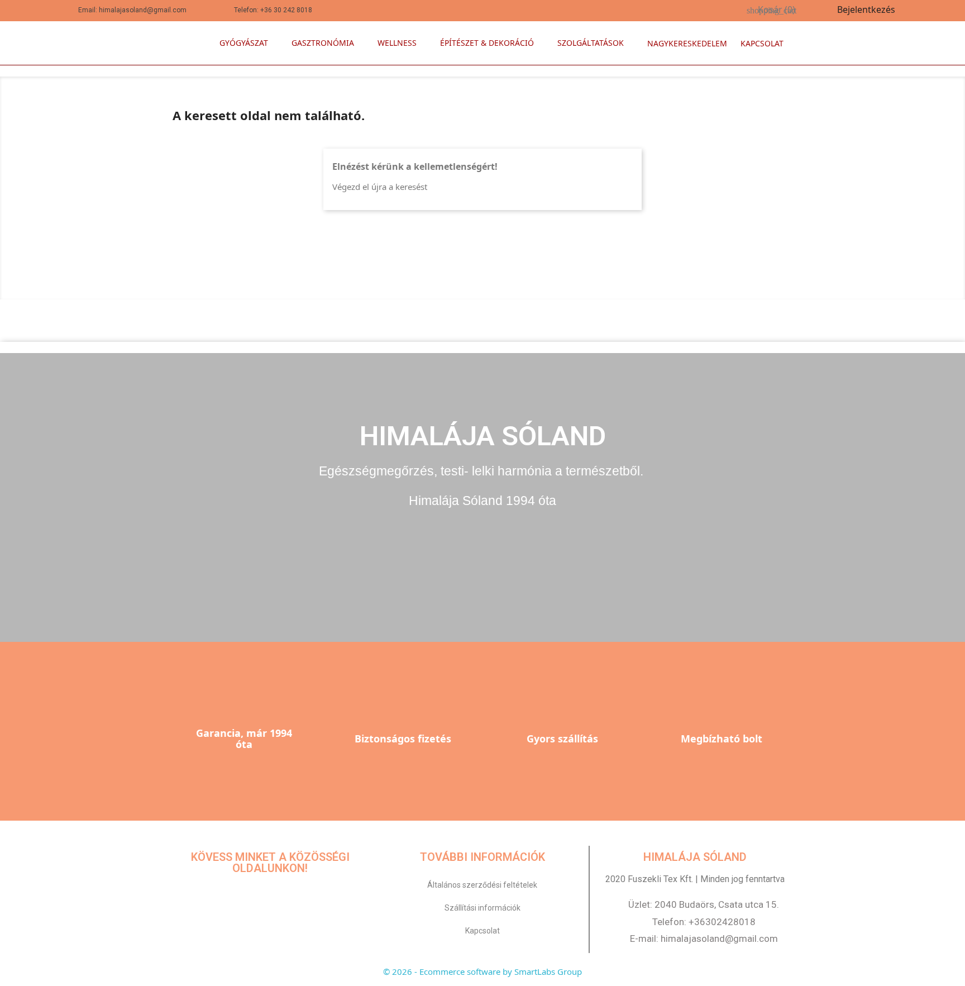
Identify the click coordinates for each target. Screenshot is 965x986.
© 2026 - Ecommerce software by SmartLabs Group (482, 971)
